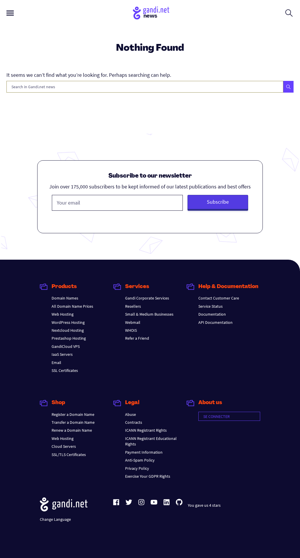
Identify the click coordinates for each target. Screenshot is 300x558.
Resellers (133, 306)
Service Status (210, 306)
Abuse (130, 414)
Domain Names (65, 298)
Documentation (212, 314)
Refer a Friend (137, 338)
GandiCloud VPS (66, 346)
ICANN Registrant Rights (146, 430)
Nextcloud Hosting (68, 330)
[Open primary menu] (10, 13)
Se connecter (216, 416)
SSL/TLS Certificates (69, 454)
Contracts (133, 422)
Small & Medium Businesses (149, 314)
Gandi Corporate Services (147, 298)
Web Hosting (63, 314)
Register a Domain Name (73, 414)
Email (56, 362)
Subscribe (218, 201)
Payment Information (144, 452)
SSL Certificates (65, 370)
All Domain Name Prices (72, 306)
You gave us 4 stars (204, 505)
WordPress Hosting (68, 322)
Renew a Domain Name (72, 430)
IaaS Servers (62, 354)
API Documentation (215, 322)
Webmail (132, 322)
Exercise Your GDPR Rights (147, 476)
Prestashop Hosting (69, 338)
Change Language (55, 519)
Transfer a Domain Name (73, 422)
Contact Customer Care (218, 298)
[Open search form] (289, 13)
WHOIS (131, 330)
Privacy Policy (137, 468)
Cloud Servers (64, 446)
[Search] (288, 87)
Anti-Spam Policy (140, 460)
